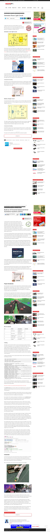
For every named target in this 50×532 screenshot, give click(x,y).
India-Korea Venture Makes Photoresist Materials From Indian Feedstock (40, 104)
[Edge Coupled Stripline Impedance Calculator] (35, 190)
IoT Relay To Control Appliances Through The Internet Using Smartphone (41, 46)
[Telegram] (21, 18)
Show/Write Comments (17, 148)
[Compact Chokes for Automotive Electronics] (35, 145)
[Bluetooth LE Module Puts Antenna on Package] (35, 80)
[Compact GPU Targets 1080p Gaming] (35, 148)
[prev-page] (33, 52)
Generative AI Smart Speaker (40, 49)
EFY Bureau (7, 18)
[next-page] (34, 52)
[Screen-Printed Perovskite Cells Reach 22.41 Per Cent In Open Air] (35, 111)
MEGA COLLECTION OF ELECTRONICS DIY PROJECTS (18, 11)
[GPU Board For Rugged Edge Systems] (35, 152)
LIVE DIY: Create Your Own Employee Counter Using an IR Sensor (41, 121)
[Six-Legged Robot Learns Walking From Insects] (35, 100)
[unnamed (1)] (39, 32)
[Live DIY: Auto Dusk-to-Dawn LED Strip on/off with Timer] (35, 132)
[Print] (30, 18)
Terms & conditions (14, 530)
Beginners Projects (12, 13)
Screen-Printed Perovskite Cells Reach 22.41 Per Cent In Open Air (41, 111)
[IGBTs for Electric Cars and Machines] (35, 141)
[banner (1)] (18, 96)
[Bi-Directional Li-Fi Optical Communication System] (35, 43)
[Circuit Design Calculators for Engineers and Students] (35, 182)
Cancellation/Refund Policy (24, 530)
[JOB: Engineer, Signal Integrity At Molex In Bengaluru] (35, 173)
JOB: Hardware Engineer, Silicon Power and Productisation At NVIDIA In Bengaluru (41, 165)
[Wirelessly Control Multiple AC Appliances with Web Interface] (35, 70)
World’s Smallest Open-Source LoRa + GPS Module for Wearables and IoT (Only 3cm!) (41, 63)
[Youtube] (37, 0)
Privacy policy (18, 530)
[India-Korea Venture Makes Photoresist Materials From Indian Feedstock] (35, 104)
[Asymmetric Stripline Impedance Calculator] (35, 193)
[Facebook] (33, 0)
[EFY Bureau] (5, 18)
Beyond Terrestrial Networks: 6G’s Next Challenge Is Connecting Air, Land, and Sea (41, 39)
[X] (36, 0)
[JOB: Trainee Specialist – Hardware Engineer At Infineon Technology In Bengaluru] (35, 169)
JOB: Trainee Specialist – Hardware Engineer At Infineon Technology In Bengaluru (41, 169)
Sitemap (28, 530)
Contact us (10, 530)
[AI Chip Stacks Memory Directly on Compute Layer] (35, 91)
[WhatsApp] (26, 18)
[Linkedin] (35, 0)
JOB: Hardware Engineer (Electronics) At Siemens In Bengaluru (40, 162)
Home (4, 11)
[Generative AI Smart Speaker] (35, 50)
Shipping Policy (6, 530)
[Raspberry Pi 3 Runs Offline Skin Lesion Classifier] (35, 108)
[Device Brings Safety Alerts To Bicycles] (35, 87)
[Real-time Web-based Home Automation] (35, 59)
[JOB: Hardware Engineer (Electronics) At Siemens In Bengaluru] (35, 162)
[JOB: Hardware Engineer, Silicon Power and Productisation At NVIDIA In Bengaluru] (35, 165)
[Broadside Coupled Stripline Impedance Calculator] (35, 186)
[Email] (28, 18)
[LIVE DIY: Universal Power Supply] (35, 125)
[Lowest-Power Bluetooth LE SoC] (35, 84)
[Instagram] (34, 0)
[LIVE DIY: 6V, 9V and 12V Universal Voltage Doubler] (35, 128)
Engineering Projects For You (9, 11)
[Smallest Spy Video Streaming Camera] (35, 67)
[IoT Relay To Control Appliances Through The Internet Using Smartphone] (35, 46)
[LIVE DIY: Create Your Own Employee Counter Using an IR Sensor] (35, 121)
